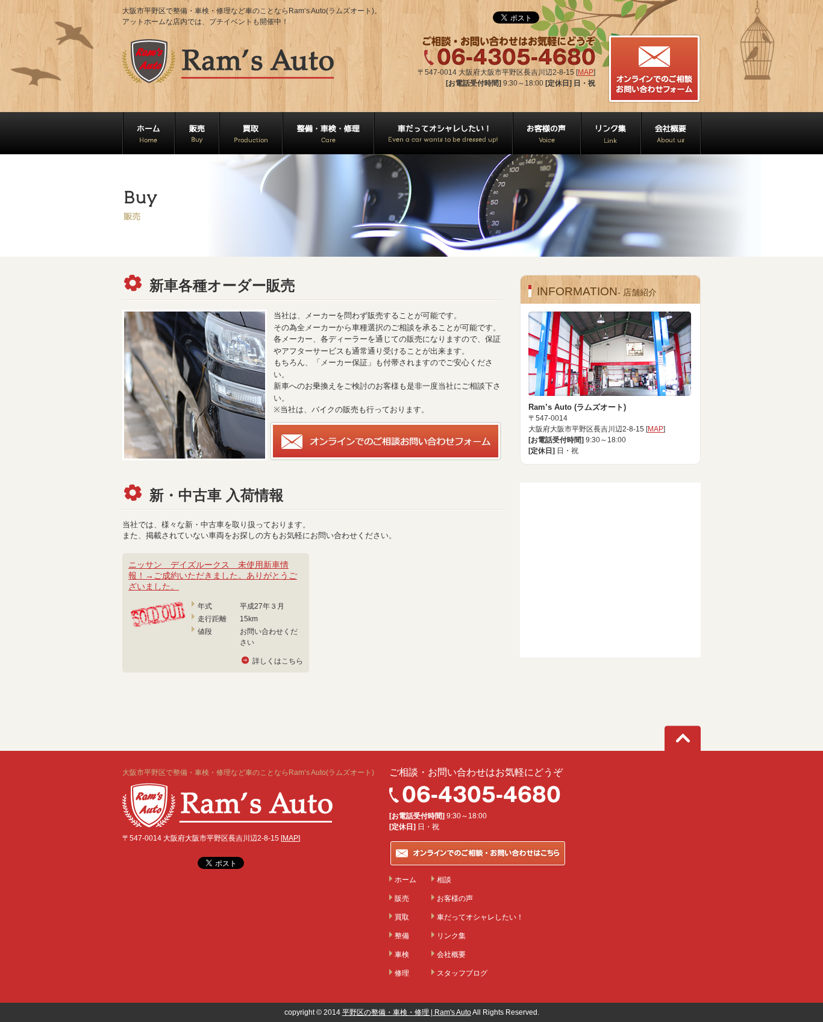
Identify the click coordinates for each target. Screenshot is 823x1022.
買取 (402, 917)
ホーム (405, 880)
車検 (402, 954)
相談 (444, 880)
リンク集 (451, 936)
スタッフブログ (462, 973)
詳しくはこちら (277, 661)
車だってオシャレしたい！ (480, 917)
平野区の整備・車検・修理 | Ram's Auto (406, 1012)
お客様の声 (455, 898)
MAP (585, 72)
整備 (402, 936)
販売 (402, 898)
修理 (402, 973)
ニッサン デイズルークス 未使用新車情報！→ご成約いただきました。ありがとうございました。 (212, 575)
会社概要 (451, 954)
